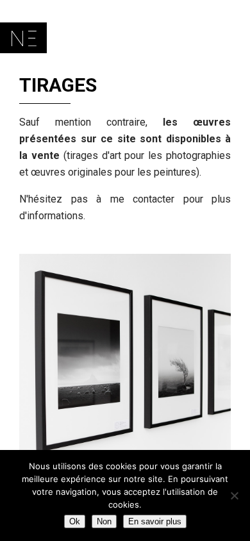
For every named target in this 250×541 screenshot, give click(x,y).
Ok (74, 521)
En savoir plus (154, 521)
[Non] (234, 495)
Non (104, 521)
